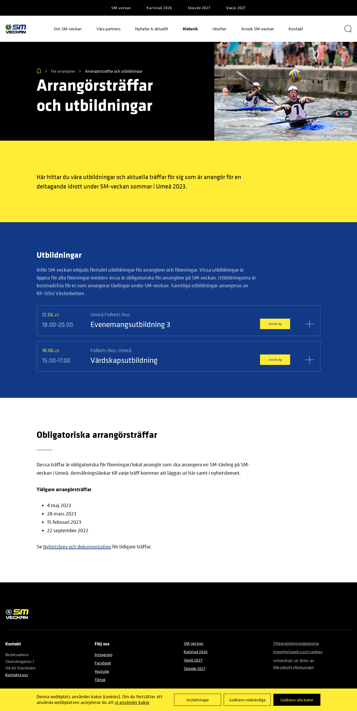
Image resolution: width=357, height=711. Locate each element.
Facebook (103, 663)
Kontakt (296, 29)
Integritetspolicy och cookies (298, 652)
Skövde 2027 (199, 7)
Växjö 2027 (236, 7)
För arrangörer (63, 71)
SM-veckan (121, 7)
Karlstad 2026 (159, 7)
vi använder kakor (132, 702)
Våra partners (108, 29)
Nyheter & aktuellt (151, 29)
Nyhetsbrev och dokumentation (77, 546)
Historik (190, 29)
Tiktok (100, 680)
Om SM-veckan (68, 29)
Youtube (102, 671)
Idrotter (219, 29)
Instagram (103, 654)
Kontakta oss (16, 675)
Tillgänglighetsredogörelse (296, 643)
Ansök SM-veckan (257, 29)
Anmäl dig (275, 324)
